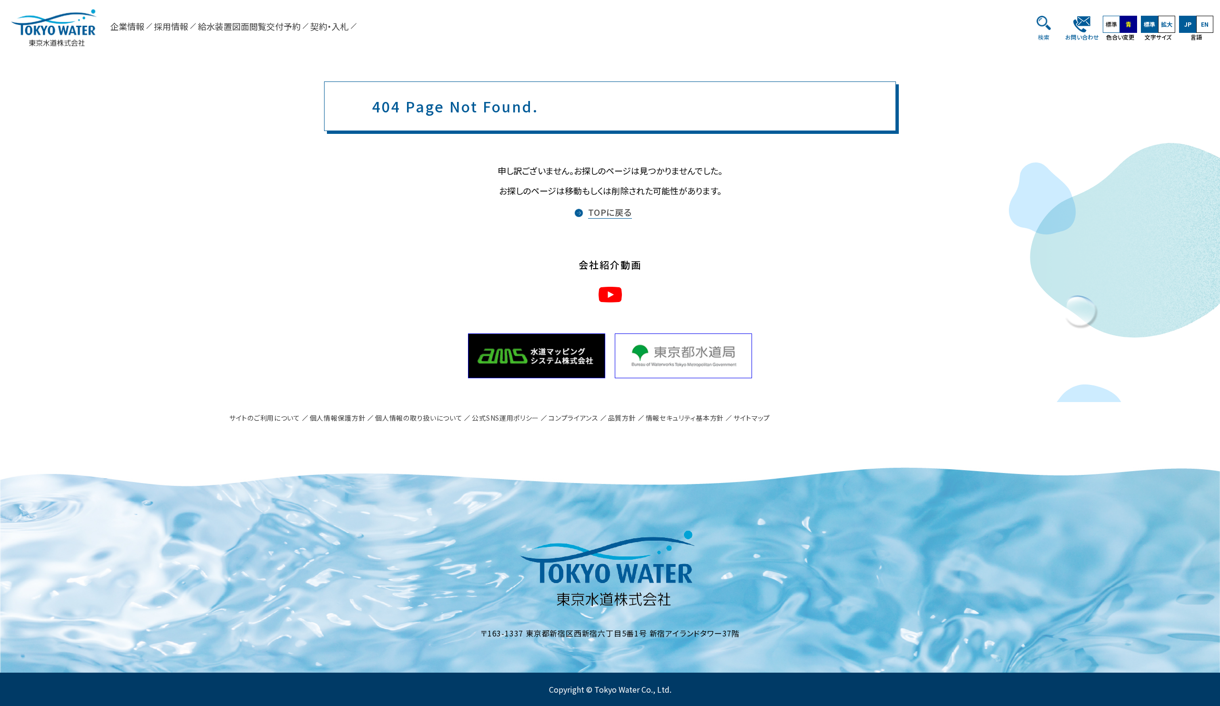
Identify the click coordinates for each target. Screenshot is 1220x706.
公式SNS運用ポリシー (505, 418)
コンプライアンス (574, 418)
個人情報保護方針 (338, 418)
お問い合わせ (1082, 37)
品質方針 (622, 418)
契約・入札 (329, 26)
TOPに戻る (610, 212)
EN (1205, 24)
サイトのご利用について (264, 418)
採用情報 (171, 26)
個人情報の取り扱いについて (418, 418)
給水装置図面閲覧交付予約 (249, 26)
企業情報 (127, 26)
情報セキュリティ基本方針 (685, 418)
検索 (1043, 37)
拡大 (1166, 24)
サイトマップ (751, 418)
